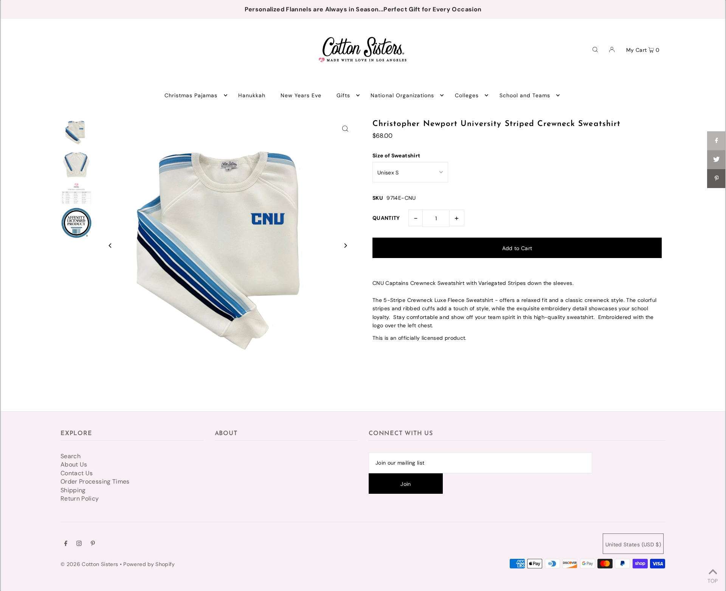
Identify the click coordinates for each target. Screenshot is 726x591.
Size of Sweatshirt (396, 155)
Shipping (73, 490)
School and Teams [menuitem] (525, 95)
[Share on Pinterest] (716, 178)
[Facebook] (65, 544)
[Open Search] (595, 49)
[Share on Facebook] (716, 140)
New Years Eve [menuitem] (301, 95)
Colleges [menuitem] (467, 95)
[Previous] (110, 245)
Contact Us (76, 473)
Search (70, 456)
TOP (712, 580)
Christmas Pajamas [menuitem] (191, 95)
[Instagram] (79, 544)
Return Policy (79, 498)
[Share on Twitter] (716, 159)
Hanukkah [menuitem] (251, 95)
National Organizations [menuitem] (402, 95)
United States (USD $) (633, 544)
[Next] (345, 245)
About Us (73, 464)
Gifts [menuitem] (343, 95)
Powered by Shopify (149, 564)
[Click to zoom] (345, 128)
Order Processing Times (95, 481)
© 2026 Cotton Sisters (89, 564)
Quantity (386, 218)
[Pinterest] (93, 544)
